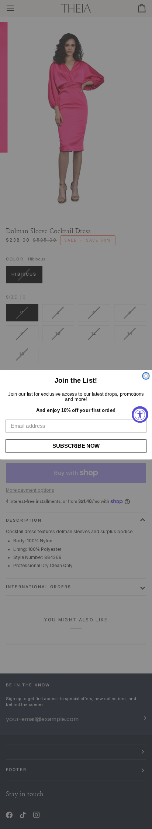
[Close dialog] (145, 375)
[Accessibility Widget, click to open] (140, 414)
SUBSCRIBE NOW (76, 445)
